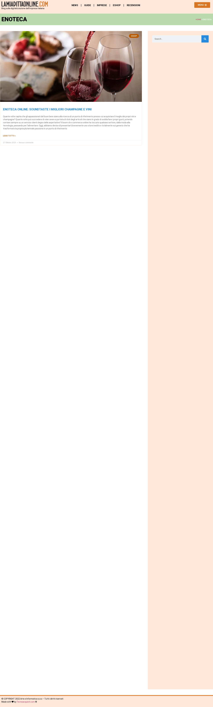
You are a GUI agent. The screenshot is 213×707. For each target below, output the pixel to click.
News (75, 5)
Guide (87, 5)
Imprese (102, 5)
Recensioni (133, 5)
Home (198, 19)
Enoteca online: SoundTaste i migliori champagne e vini (47, 109)
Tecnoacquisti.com (26, 702)
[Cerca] (205, 39)
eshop (117, 5)
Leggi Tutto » (9, 136)
